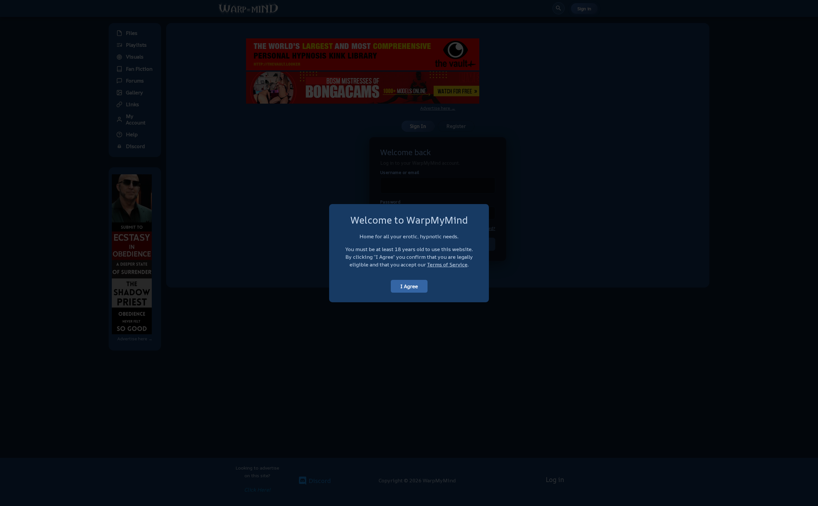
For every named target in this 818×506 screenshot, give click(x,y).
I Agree (409, 286)
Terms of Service (447, 264)
